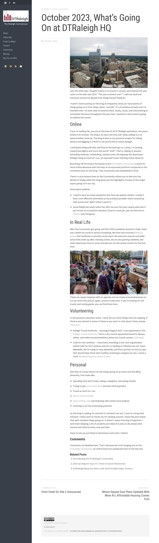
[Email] (21, 66)
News (55, 41)
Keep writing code (82, 400)
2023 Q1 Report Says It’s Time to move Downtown (99, 463)
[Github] (10, 66)
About (5, 33)
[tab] (5, 3)
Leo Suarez (63, 9)
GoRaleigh (139, 337)
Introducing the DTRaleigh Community (93, 458)
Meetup (6, 54)
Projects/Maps (9, 41)
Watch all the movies (83, 395)
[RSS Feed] (15, 66)
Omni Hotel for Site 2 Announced (61, 492)
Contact (6, 45)
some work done (94, 386)
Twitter (76, 213)
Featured (48, 41)
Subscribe (7, 37)
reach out (74, 324)
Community (8, 49)
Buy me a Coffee (10, 58)
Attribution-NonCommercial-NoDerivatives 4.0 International (96, 531)
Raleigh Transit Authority (85, 334)
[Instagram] (5, 66)
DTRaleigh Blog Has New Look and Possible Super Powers (103, 468)
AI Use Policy (49, 527)
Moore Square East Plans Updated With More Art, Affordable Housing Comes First (125, 495)
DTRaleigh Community (123, 163)
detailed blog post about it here (94, 356)
